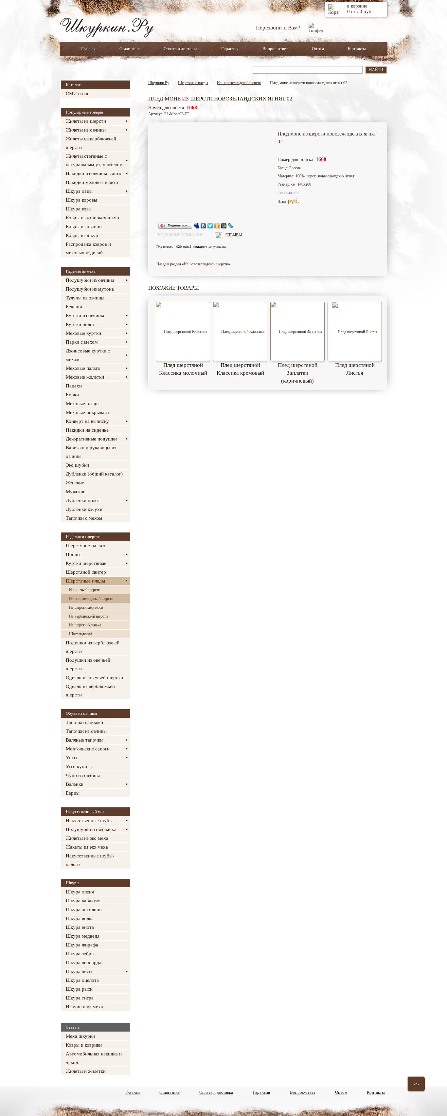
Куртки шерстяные (86, 563)
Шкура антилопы (84, 909)
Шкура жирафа (82, 944)
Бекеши (74, 306)
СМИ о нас (77, 93)
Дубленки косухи (84, 509)
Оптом (318, 48)
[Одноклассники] (217, 226)
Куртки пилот (80, 324)
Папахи (74, 385)
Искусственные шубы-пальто (90, 860)
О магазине (129, 48)
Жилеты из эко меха (87, 838)
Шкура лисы (79, 971)
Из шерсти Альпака (85, 625)
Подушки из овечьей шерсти (88, 664)
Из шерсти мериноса (86, 607)
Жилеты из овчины (86, 130)
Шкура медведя (82, 936)
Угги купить (79, 766)
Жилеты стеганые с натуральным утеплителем (94, 160)
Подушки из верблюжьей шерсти (92, 647)
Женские (75, 482)
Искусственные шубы (89, 820)
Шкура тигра (80, 997)
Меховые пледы (82, 403)
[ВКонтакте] (203, 226)
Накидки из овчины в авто (93, 173)
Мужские (75, 491)
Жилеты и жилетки (86, 1071)
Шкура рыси (79, 989)
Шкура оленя (80, 891)
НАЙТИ (376, 69)
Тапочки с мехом (84, 518)
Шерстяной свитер (86, 572)
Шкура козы (79, 208)
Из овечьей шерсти (84, 589)
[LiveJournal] (230, 226)
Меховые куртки (83, 333)
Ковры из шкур (82, 235)
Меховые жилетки (85, 377)
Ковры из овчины (84, 226)
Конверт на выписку (87, 421)
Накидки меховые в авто (92, 182)
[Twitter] (210, 226)
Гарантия (230, 48)
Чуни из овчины (83, 775)
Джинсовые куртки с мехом (88, 355)
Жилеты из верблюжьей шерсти (91, 143)
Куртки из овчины (85, 315)
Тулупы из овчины (85, 297)
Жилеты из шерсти (86, 121)
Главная (88, 48)
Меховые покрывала (87, 412)
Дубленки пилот (83, 500)
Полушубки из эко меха (91, 829)
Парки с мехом (82, 342)
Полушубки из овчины (90, 280)
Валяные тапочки (84, 740)
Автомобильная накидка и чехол (94, 1058)
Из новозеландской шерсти (91, 598)
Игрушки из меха (84, 1006)
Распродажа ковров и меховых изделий (88, 248)
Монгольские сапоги (88, 748)
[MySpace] (196, 226)
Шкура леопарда (83, 962)
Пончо (73, 554)
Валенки (74, 784)
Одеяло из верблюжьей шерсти (90, 690)
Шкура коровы (81, 200)
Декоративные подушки (91, 438)
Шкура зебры (80, 953)
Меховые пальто (83, 368)
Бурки (72, 394)
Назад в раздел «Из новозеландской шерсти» (193, 264)
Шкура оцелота (82, 980)
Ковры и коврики (84, 1045)
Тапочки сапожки (84, 722)
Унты (71, 757)
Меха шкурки (80, 1036)
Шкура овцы (79, 191)
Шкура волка (80, 918)
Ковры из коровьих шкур (92, 217)
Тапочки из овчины (86, 731)
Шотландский (80, 634)
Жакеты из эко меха (87, 847)
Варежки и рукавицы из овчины (91, 452)
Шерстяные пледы (85, 581)
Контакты (357, 48)
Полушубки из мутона (90, 289)
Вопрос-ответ (275, 48)
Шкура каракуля (83, 900)
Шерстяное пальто (85, 545)
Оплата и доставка (180, 48)
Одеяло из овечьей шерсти (94, 677)
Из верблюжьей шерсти (88, 616)
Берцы (73, 793)
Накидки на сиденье (87, 430)
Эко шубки (77, 465)
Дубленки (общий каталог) (94, 474)
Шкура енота (80, 927)
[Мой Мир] (224, 226)
